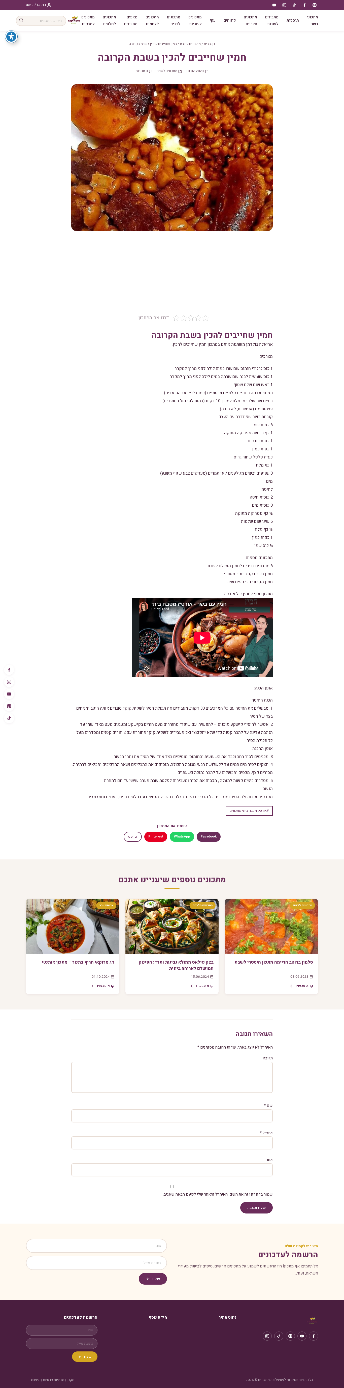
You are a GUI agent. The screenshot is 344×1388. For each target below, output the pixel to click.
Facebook (209, 836)
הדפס (132, 836)
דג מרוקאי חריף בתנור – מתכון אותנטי (78, 962)
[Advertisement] (172, 276)
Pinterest (155, 836)
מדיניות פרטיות (53, 1379)
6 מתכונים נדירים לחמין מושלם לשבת (240, 566)
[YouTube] (9, 694)
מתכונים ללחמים (152, 20)
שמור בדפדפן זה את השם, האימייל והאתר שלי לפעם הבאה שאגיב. (218, 1194)
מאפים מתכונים (130, 20)
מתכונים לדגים (173, 20)
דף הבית (209, 44)
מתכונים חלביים (250, 20)
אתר (269, 1160)
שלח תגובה (256, 1207)
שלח (156, 1279)
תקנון (70, 1379)
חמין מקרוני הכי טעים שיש (249, 582)
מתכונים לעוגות (272, 20)
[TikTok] (9, 718)
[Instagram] (9, 682)
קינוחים (230, 20)
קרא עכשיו (304, 986)
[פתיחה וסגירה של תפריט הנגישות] (11, 37)
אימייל (266, 1133)
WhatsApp (182, 836)
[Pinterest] (9, 706)
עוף (213, 20)
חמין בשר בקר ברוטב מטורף (248, 574)
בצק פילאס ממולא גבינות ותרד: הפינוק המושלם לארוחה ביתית (176, 965)
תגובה (268, 1058)
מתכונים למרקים (88, 20)
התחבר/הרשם (36, 4)
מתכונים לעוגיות (195, 20)
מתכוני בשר (312, 20)
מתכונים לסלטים (109, 20)
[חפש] (21, 21)
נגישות (36, 1379)
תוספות (293, 20)
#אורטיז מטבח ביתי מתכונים (249, 810)
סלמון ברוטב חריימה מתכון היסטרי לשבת (273, 962)
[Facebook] (9, 670)
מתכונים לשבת (190, 44)
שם (268, 1106)
